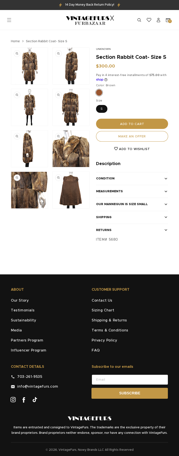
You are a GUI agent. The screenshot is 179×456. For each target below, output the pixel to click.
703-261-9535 (28, 376)
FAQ (96, 350)
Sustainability (23, 320)
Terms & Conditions (110, 330)
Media (16, 330)
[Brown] (99, 93)
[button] (9, 20)
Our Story (20, 300)
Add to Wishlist (134, 149)
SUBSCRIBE (129, 393)
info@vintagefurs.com (36, 386)
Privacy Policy (104, 340)
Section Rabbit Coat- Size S (46, 41)
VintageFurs (67, 449)
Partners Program (27, 340)
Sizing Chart (103, 310)
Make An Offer (132, 136)
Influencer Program (28, 350)
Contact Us (102, 300)
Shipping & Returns (109, 320)
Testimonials (22, 310)
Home (15, 41)
